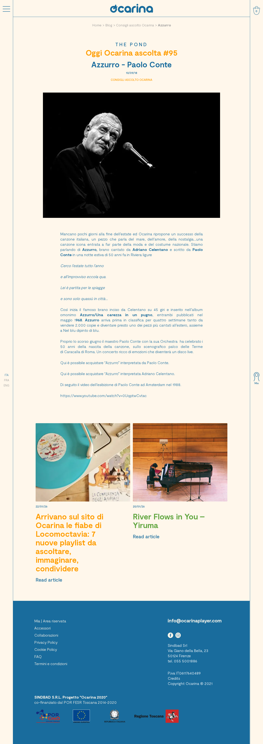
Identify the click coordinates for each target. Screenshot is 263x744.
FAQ (38, 656)
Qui (63, 362)
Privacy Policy (46, 642)
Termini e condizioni (50, 663)
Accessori (42, 628)
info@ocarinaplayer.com (195, 620)
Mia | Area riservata (50, 621)
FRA (6, 380)
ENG (6, 385)
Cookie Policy (45, 649)
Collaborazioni (46, 635)
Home (96, 25)
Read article (49, 580)
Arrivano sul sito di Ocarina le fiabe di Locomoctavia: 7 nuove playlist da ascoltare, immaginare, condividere (69, 542)
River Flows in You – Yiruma (169, 521)
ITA (6, 375)
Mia (257, 383)
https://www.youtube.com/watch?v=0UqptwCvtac (103, 395)
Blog (108, 25)
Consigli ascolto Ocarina (135, 25)
